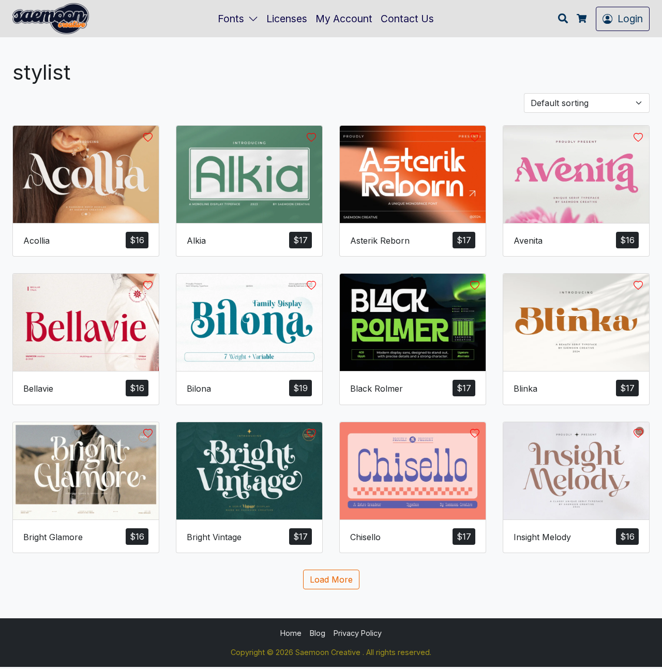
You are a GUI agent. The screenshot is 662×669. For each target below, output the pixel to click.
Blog (317, 633)
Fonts (231, 18)
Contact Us (407, 18)
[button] (255, 19)
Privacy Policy (358, 633)
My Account (343, 18)
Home (291, 633)
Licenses (286, 18)
